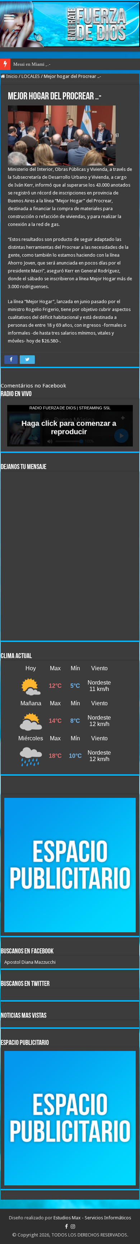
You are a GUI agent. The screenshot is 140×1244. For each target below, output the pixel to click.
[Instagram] (73, 1226)
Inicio (11, 76)
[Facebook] (66, 1226)
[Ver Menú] (9, 19)
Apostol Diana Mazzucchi (30, 962)
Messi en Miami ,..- (31, 64)
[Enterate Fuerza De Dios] (70, 24)
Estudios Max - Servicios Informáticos (92, 1217)
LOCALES (31, 76)
